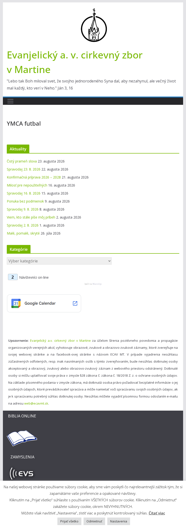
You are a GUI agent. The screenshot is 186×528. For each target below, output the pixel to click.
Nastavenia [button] (118, 521)
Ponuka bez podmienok (25, 201)
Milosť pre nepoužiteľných (27, 185)
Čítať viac (157, 513)
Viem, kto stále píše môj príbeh (31, 217)
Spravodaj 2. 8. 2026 (23, 225)
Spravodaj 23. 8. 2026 (23, 169)
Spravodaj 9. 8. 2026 (23, 209)
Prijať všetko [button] (69, 521)
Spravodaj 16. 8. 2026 (23, 193)
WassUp (97, 283)
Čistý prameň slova (22, 161)
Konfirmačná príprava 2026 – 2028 (34, 177)
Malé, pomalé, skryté (23, 233)
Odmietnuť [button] (94, 521)
